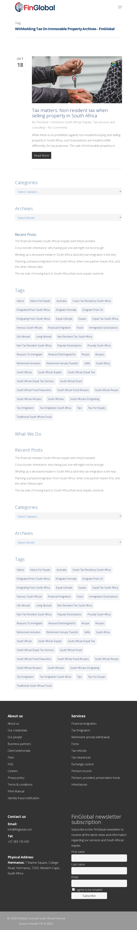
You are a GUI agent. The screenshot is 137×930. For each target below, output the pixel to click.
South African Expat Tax (81, 372)
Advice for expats (40, 301)
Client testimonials (19, 751)
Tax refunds (79, 751)
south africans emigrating (84, 399)
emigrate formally (66, 309)
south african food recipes (73, 390)
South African (24, 372)
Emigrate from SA (92, 309)
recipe (85, 354)
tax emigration (25, 408)
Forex (75, 744)
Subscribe (89, 896)
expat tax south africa (105, 318)
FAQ (10, 764)
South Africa (103, 363)
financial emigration (59, 327)
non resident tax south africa (74, 336)
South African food (71, 381)
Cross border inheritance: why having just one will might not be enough (59, 248)
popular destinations (69, 345)
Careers (13, 771)
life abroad (23, 336)
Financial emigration (84, 723)
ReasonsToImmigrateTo (62, 354)
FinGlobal (42, 122)
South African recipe (106, 390)
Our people (15, 737)
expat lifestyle (64, 318)
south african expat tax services (35, 381)
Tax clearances (81, 757)
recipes (99, 354)
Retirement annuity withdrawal (90, 737)
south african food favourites (34, 390)
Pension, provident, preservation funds (95, 778)
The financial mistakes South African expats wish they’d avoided (55, 241)
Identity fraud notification (23, 798)
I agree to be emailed (88, 890)
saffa (87, 363)
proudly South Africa (99, 345)
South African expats (50, 372)
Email (74, 877)
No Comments (57, 127)
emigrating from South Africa (33, 318)
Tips (79, 408)
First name (78, 852)
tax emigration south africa (55, 408)
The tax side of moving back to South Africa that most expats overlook (59, 273)
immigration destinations (103, 327)
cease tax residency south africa (91, 301)
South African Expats (78, 122)
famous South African (29, 327)
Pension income (81, 771)
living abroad (43, 336)
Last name (78, 864)
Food (80, 327)
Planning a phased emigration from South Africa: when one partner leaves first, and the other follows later (67, 264)
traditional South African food (34, 416)
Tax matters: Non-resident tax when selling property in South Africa (70, 113)
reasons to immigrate (29, 354)
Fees (11, 757)
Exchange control (82, 764)
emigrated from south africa (33, 309)
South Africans (56, 399)
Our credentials (17, 730)
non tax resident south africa (34, 345)
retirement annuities (28, 363)
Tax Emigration (80, 730)
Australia (61, 301)
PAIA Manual (16, 791)
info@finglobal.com (20, 829)
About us (13, 723)
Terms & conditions (20, 784)
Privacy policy (16, 778)
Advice (20, 301)
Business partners (19, 744)
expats (82, 318)
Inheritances (79, 784)
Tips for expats (97, 408)
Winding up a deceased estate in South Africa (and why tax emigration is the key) (65, 255)
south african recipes (29, 399)
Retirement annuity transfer (62, 363)
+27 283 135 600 (18, 842)
